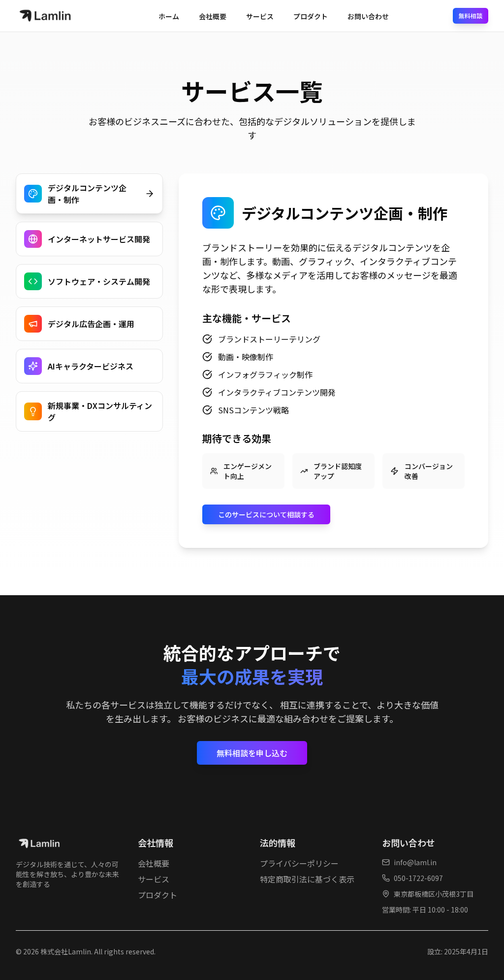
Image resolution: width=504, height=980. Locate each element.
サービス (260, 16)
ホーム (168, 16)
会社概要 (212, 16)
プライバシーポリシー (299, 863)
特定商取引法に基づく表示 (307, 879)
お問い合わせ (368, 16)
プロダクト (310, 16)
